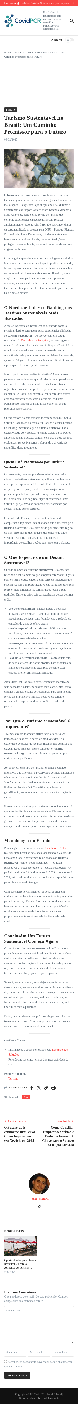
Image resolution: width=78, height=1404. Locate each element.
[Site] (39, 1206)
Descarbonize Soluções (35, 340)
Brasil (26, 1097)
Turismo (17, 52)
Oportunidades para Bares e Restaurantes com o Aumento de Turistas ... (20, 1264)
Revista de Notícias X (48, 1397)
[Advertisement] (39, 83)
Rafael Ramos (39, 1198)
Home (7, 52)
